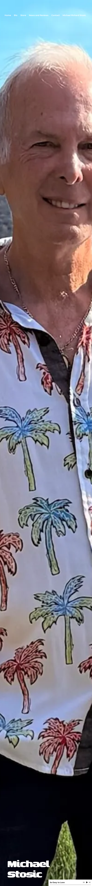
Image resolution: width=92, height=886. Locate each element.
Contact (55, 15)
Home (8, 15)
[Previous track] (84, 882)
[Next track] (90, 882)
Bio (15, 15)
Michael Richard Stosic (74, 15)
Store (23, 15)
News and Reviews (38, 15)
